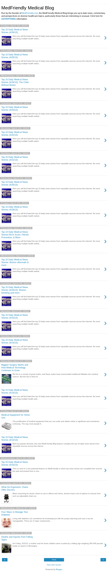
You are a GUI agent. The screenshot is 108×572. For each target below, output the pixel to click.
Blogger (59, 569)
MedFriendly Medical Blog (27, 7)
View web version (54, 565)
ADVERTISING (8, 19)
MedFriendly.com (30, 13)
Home (54, 560)
